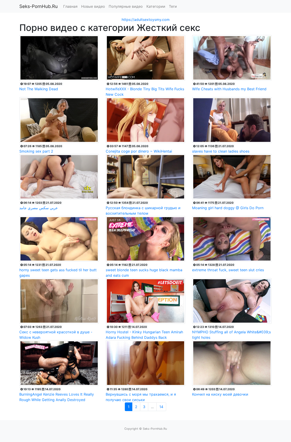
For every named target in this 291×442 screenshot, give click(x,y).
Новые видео (93, 6)
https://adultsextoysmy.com (146, 19)
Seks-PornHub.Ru (38, 6)
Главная (70, 6)
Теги (173, 6)
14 (161, 406)
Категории (155, 6)
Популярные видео (126, 6)
